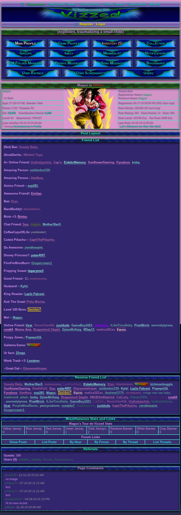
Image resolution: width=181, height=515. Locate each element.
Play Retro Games (62, 4)
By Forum (102, 442)
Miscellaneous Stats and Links (90, 419)
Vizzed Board (89, 4)
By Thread (130, 442)
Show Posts (18, 442)
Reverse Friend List (90, 377)
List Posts (49, 442)
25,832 (12, 112)
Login (100, 24)
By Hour (76, 442)
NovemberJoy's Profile (27, 126)
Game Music (137, 4)
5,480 (48, 112)
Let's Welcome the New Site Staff (140, 126)
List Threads (162, 442)
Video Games (113, 4)
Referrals (90, 449)
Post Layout (90, 133)
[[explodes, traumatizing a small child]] (90, 20)
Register (86, 24)
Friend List (90, 140)
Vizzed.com (36, 4)
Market (154, 4)
